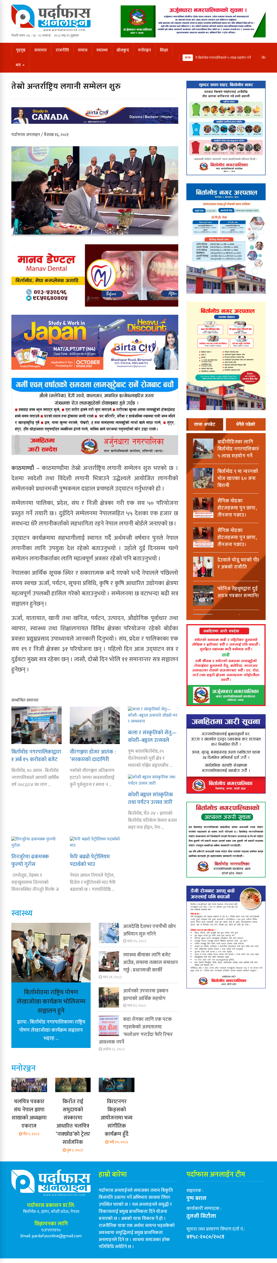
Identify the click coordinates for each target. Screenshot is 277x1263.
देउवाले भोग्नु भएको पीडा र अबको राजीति (239, 564)
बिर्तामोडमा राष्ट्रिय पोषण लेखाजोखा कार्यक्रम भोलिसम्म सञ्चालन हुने (51, 1001)
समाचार (40, 50)
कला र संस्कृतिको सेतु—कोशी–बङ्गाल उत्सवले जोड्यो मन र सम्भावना (152, 736)
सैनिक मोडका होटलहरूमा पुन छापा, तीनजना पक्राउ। (237, 508)
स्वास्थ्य (102, 50)
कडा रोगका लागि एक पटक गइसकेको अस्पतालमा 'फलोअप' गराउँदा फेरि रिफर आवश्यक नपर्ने (136, 1031)
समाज (82, 50)
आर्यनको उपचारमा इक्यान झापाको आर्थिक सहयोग (145, 994)
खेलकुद (123, 50)
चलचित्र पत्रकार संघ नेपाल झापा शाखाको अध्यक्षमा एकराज (29, 1114)
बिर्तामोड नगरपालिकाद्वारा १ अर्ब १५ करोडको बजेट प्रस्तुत (36, 755)
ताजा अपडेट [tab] (205, 424)
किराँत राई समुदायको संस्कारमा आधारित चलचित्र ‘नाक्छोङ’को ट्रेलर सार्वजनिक (73, 1122)
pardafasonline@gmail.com (57, 1236)
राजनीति (62, 50)
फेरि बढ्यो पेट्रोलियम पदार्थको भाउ (90, 860)
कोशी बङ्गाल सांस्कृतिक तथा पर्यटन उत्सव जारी (150, 798)
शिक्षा (164, 50)
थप (19, 65)
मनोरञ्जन (144, 50)
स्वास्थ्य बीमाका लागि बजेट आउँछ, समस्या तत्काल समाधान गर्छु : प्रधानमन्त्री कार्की (150, 962)
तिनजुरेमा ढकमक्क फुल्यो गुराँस (30, 860)
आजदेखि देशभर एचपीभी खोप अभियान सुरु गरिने (149, 930)
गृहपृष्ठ (20, 50)
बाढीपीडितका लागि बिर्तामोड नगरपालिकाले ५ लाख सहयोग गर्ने (210, 58)
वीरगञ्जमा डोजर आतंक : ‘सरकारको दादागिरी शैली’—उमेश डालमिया (93, 755)
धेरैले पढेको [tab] (245, 424)
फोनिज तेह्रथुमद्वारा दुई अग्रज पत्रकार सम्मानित (238, 592)
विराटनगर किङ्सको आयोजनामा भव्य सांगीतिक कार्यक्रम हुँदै (117, 1118)
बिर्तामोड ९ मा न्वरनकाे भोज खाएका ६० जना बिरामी (237, 478)
